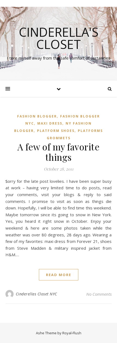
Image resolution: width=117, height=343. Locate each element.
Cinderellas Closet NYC (36, 293)
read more (58, 274)
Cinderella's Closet (58, 38)
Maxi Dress (49, 123)
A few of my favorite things (58, 152)
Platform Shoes (56, 130)
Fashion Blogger (37, 116)
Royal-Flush (71, 332)
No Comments (99, 294)
